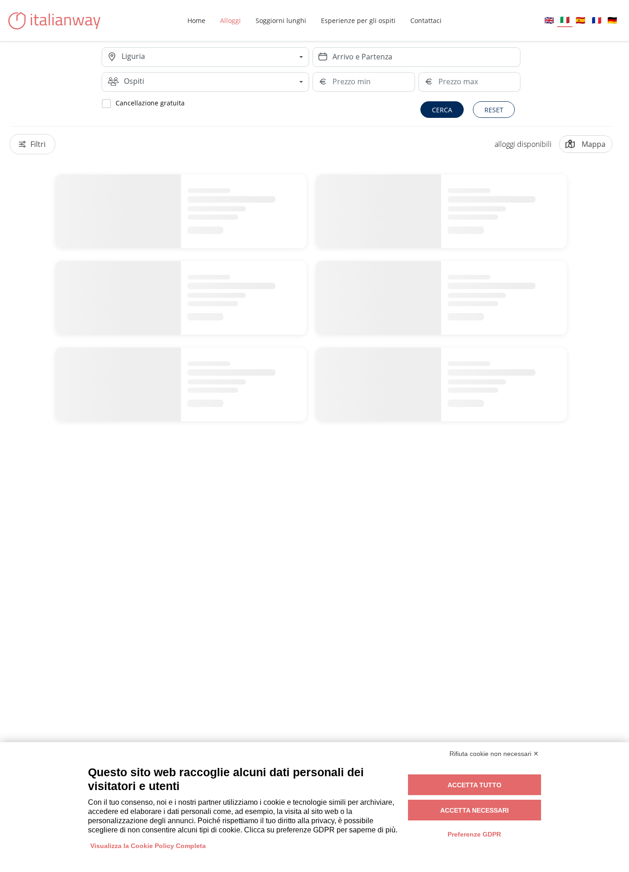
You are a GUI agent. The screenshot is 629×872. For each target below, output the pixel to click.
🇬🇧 (549, 20)
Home (196, 20)
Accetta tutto (474, 785)
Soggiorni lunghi (281, 20)
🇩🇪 (612, 20)
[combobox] (215, 57)
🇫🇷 (596, 20)
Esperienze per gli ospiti (358, 20)
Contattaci (426, 20)
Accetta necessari (474, 810)
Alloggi (230, 20)
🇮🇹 (565, 19)
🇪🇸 (580, 20)
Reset (493, 109)
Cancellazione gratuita (150, 103)
